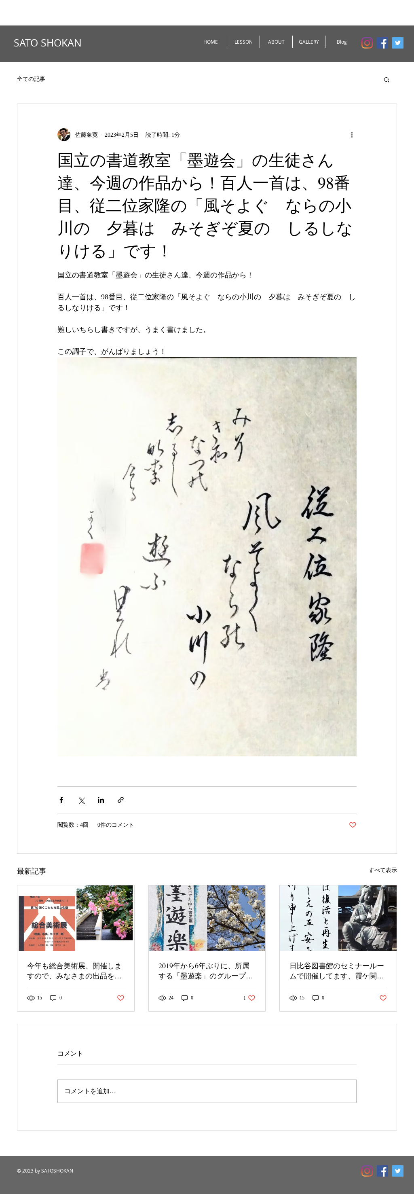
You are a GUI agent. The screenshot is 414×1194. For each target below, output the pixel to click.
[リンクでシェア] (121, 800)
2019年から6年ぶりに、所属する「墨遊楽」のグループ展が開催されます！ (205, 971)
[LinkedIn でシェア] (101, 800)
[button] (387, 79)
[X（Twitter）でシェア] (81, 800)
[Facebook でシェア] (61, 800)
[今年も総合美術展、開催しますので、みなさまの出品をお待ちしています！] (75, 918)
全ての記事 (31, 79)
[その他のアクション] (352, 135)
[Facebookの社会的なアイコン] (382, 43)
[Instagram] (367, 43)
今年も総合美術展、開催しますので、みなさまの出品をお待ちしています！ (74, 971)
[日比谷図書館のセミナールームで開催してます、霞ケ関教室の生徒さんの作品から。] (338, 918)
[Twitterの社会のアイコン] (397, 43)
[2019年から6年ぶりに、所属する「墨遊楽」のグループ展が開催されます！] (207, 918)
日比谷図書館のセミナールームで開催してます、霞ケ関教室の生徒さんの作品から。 (336, 971)
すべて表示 (383, 870)
